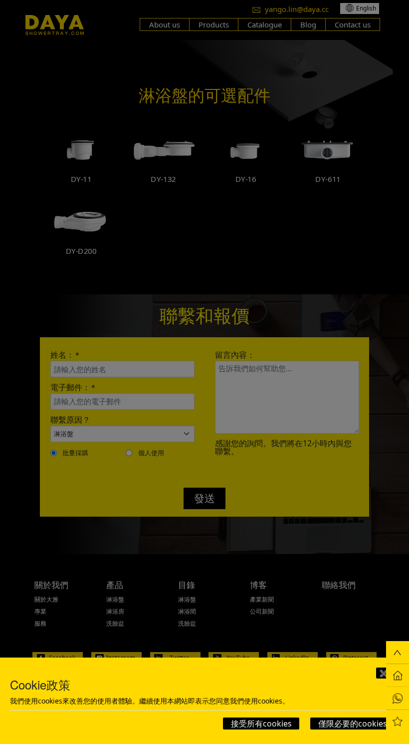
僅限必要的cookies (352, 723)
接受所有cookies (261, 723)
